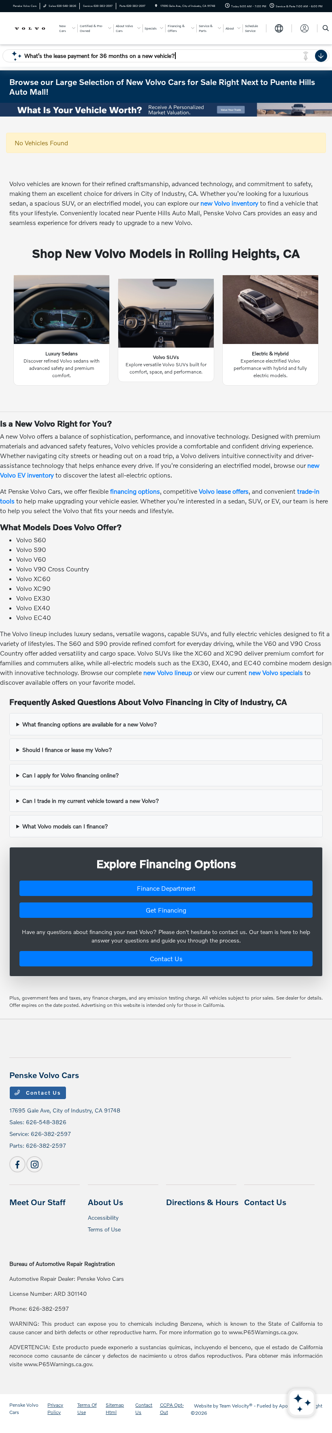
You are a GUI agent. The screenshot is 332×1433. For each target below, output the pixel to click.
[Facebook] (17, 1164)
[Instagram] (34, 1164)
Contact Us (166, 958)
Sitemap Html (115, 1408)
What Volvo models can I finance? (65, 826)
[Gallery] (166, 110)
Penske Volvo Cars (23, 1408)
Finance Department (166, 888)
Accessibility (103, 1217)
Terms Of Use (87, 1408)
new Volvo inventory (229, 203)
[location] (156, 6)
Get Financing (166, 910)
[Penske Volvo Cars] (31, 28)
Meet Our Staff (37, 1202)
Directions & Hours (202, 1202)
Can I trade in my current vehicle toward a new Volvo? (90, 800)
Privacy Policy (55, 1408)
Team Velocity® (236, 1406)
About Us (105, 1202)
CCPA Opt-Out (172, 1408)
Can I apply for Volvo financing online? (70, 775)
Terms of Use (104, 1229)
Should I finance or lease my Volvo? (67, 749)
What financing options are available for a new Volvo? (89, 724)
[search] (326, 28)
